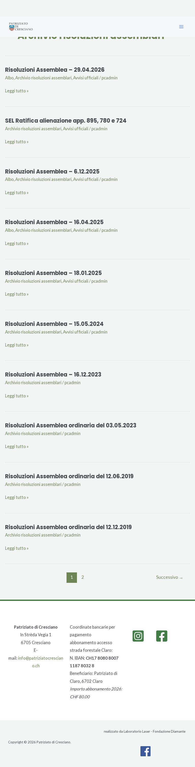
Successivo (169, 577)
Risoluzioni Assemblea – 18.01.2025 (53, 273)
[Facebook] (161, 636)
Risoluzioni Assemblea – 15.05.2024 (54, 324)
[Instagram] (138, 636)
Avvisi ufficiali (86, 77)
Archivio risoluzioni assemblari (43, 77)
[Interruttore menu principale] (181, 27)
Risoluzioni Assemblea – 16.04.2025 (54, 222)
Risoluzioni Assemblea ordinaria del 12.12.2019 (68, 527)
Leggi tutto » (17, 91)
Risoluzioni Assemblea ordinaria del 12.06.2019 (69, 476)
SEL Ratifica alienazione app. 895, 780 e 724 (65, 121)
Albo (9, 77)
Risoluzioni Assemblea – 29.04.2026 (55, 70)
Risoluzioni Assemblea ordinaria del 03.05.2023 (70, 425)
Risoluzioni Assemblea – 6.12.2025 (52, 172)
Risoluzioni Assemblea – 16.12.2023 (53, 375)
